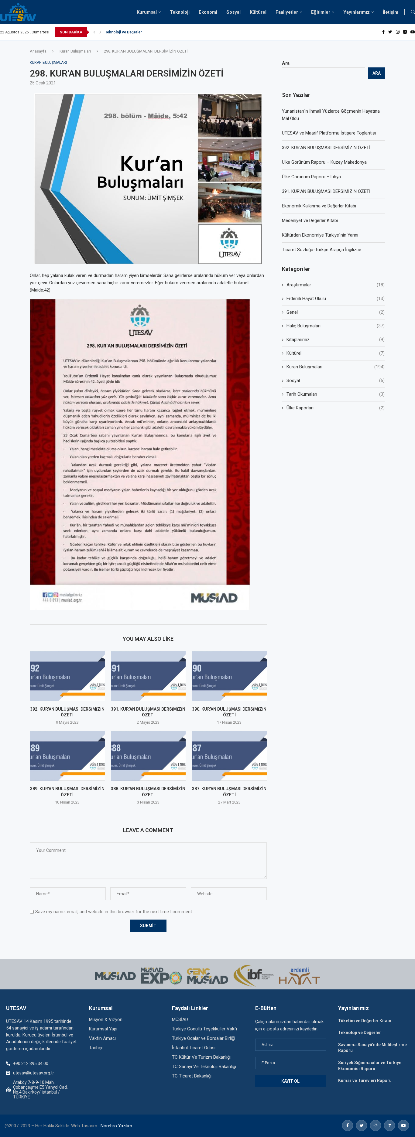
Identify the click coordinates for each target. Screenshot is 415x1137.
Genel (335, 312)
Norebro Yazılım (116, 1125)
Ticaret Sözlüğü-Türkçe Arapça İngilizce (321, 249)
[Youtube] (412, 32)
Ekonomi (208, 12)
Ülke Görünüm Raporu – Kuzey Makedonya (324, 162)
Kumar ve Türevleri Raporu (365, 1080)
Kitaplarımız (335, 339)
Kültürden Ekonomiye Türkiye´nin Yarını (320, 235)
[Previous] (94, 32)
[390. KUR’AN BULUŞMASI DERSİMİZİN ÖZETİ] (229, 676)
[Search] (413, 12)
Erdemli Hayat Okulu (335, 298)
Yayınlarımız (356, 12)
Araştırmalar (335, 285)
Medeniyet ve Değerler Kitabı (310, 220)
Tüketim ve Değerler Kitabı (364, 1020)
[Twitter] (390, 32)
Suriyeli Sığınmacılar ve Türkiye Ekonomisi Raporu (148, 32)
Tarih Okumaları (335, 394)
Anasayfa (38, 51)
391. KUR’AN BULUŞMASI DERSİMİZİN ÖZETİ (326, 191)
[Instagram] (398, 32)
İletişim (390, 12)
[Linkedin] (405, 32)
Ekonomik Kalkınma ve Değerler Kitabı (319, 206)
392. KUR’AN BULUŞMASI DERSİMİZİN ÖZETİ (326, 147)
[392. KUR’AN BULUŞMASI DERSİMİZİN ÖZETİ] (67, 676)
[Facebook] (383, 32)
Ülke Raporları (335, 408)
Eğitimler (320, 12)
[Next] (100, 32)
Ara (286, 63)
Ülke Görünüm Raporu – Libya (311, 176)
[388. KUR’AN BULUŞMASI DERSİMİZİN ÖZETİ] (148, 756)
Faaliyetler (287, 12)
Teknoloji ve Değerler (359, 1032)
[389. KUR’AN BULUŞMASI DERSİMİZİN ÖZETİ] (67, 756)
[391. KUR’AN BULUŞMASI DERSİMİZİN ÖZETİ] (148, 676)
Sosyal (233, 12)
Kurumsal (147, 12)
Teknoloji (180, 12)
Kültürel (258, 12)
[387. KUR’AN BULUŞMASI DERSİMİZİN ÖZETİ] (229, 756)
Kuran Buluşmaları (75, 51)
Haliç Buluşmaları (335, 326)
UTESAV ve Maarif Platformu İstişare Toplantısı (329, 133)
